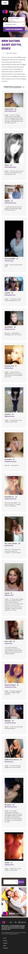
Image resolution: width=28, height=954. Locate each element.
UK (3, 53)
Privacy (5, 940)
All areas (5, 948)
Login (5, 3)
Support (5, 943)
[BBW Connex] (13, 16)
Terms (4, 938)
